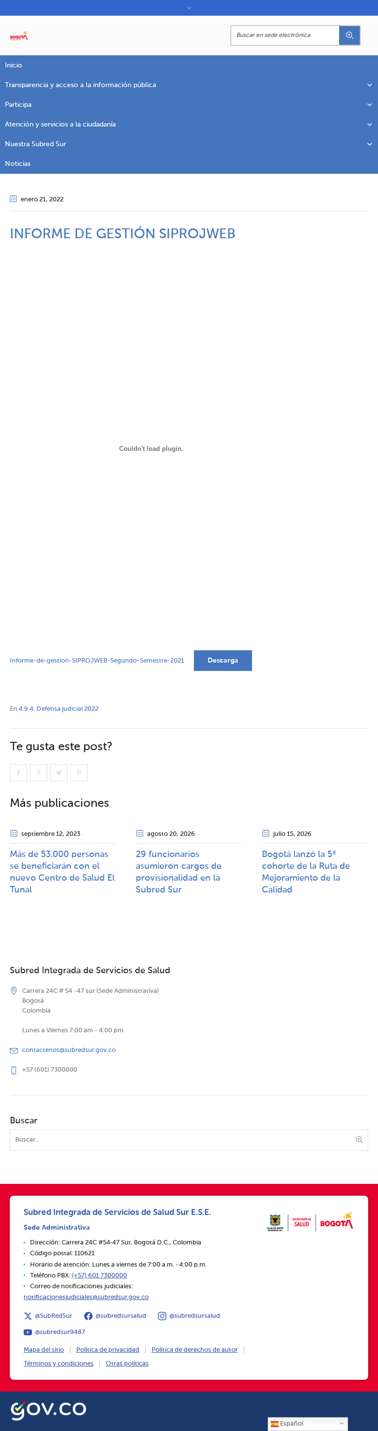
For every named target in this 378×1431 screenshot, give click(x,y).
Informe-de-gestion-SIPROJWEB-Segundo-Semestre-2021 (97, 661)
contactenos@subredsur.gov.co (69, 1050)
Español (291, 1424)
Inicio (13, 65)
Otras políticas (127, 1364)
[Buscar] (349, 35)
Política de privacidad (107, 1350)
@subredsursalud (120, 1316)
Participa (18, 104)
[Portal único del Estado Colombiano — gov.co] (48, 1409)
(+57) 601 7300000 (99, 1275)
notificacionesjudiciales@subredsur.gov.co (86, 1297)
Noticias (18, 163)
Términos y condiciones (59, 1364)
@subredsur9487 (60, 1332)
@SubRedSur (53, 1316)
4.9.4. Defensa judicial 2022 (58, 709)
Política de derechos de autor (195, 1350)
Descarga (223, 660)
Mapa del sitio (44, 1350)
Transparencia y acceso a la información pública (80, 85)
